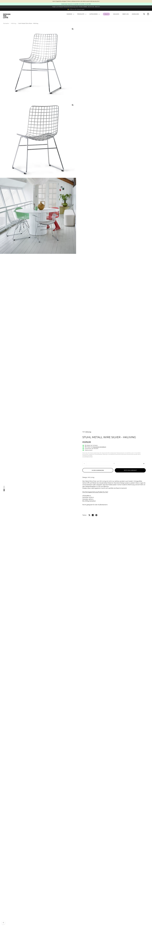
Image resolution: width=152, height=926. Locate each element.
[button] (144, 463)
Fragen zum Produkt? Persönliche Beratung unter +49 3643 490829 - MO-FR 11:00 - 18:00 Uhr (76, 6)
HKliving (13, 23)
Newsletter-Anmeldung (99, 447)
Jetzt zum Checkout (130, 470)
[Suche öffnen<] (144, 14)
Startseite (6, 23)
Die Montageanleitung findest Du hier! (95, 492)
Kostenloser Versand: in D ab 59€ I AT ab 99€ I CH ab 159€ (76, 4)
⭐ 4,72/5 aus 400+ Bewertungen (76, 9)
